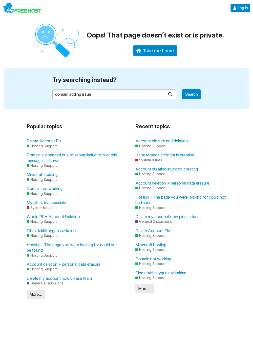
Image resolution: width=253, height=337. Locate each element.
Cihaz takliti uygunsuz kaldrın (52, 230)
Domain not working (45, 188)
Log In (243, 8)
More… (35, 294)
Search (191, 94)
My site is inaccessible (46, 202)
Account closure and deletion (161, 140)
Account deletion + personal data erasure (64, 264)
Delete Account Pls (44, 140)
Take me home (158, 50)
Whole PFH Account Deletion (53, 216)
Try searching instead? (84, 79)
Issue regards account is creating (164, 154)
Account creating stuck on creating (166, 169)
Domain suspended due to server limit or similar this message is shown (72, 157)
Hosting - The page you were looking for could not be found (72, 247)
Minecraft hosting (42, 174)
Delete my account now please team (59, 278)
